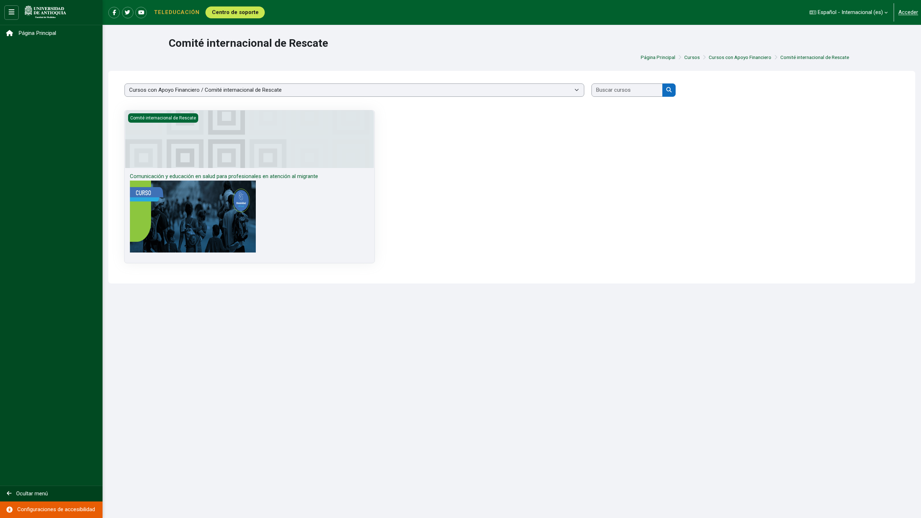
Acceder (908, 12)
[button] (848, 12)
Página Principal (658, 57)
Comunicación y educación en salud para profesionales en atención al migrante (224, 176)
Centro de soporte (235, 12)
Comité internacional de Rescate (814, 57)
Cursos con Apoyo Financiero (740, 57)
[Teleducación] (45, 12)
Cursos (692, 57)
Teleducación (177, 12)
